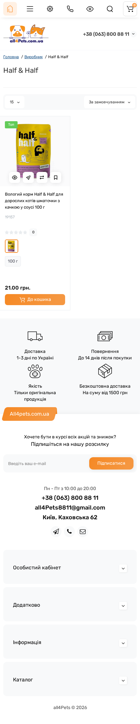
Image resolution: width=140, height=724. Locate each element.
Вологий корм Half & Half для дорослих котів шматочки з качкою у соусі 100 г (34, 201)
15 (12, 102)
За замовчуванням (107, 102)
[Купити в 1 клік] (28, 177)
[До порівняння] (42, 177)
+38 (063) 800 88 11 (106, 34)
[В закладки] (55, 177)
